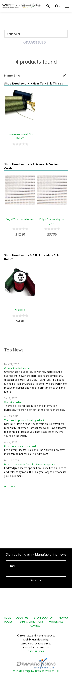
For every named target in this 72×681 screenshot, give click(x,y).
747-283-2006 (36, 651)
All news (9, 486)
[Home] (21, 6)
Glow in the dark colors (17, 368)
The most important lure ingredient (24, 420)
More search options (34, 41)
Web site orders (13, 402)
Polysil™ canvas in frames (20, 219)
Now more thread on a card (20, 446)
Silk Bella (20, 310)
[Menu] (67, 6)
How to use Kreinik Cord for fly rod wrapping (29, 464)
